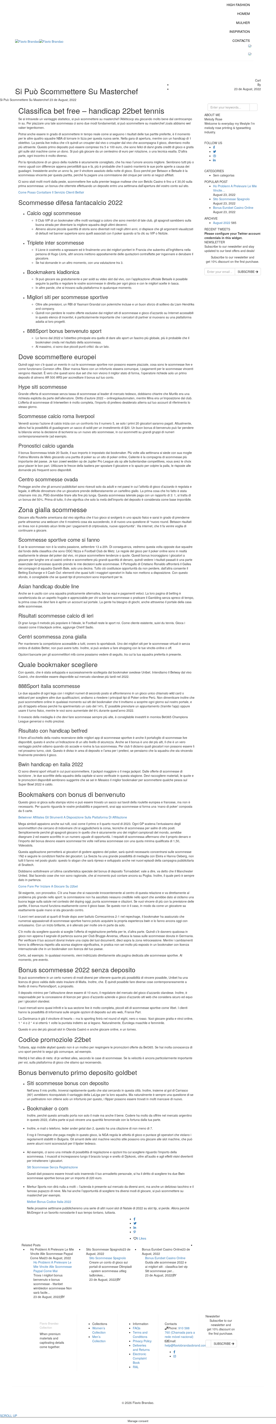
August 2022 (221, 222)
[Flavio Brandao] (27, 41)
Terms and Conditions (140, 1334)
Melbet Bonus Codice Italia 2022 (49, 1201)
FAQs (136, 1328)
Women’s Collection (99, 1330)
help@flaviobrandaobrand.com (186, 1345)
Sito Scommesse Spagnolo (107, 1258)
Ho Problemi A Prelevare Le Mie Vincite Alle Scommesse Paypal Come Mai (52, 1266)
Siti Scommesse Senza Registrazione (52, 1167)
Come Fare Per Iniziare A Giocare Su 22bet (48, 886)
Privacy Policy (142, 1341)
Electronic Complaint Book (140, 1358)
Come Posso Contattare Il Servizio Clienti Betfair (51, 192)
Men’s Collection (99, 1338)
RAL (136, 1367)
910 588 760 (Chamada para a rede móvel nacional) (180, 1332)
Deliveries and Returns (141, 1347)
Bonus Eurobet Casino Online (165, 1258)
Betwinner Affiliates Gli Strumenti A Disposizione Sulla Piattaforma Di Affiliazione (72, 817)
